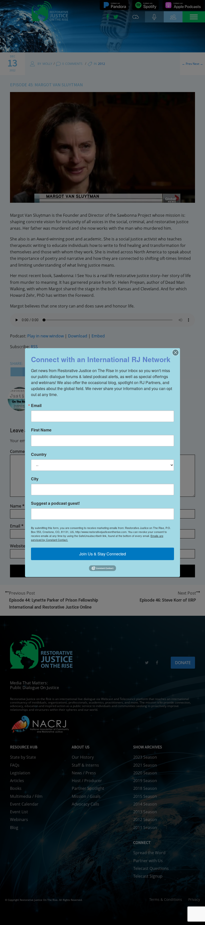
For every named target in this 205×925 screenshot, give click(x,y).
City (34, 479)
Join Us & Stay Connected (102, 553)
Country (38, 454)
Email (36, 405)
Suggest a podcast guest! (55, 503)
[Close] (175, 352)
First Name (41, 430)
